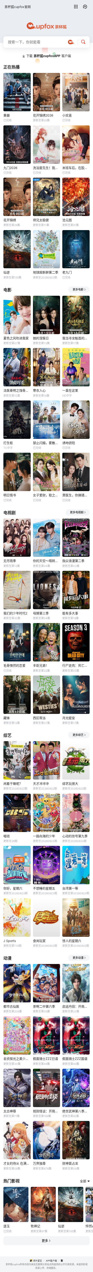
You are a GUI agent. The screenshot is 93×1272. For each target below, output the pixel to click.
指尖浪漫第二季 (73, 561)
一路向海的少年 (44, 836)
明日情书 (9, 495)
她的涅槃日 (41, 338)
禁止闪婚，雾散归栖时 (46, 443)
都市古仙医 (11, 1006)
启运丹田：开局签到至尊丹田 (76, 1006)
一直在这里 (70, 390)
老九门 (67, 272)
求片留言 (37, 1260)
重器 (6, 115)
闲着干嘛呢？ (12, 783)
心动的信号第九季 (75, 836)
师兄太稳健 (41, 220)
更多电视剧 (77, 512)
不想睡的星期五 (44, 888)
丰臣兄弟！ (41, 665)
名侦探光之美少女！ (17, 1059)
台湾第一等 (70, 888)
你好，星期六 (12, 888)
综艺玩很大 (70, 783)
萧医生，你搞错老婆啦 (76, 495)
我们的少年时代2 (15, 613)
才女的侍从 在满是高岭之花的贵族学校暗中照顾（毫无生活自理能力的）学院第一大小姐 (17, 1163)
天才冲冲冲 (41, 783)
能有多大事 (70, 613)
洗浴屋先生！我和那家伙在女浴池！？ (46, 168)
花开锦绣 (9, 220)
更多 (45, 1240)
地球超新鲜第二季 (45, 272)
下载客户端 (48, 56)
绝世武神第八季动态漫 (76, 1111)
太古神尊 (9, 1111)
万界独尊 (39, 1163)
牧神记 (35, 1226)
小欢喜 (67, 115)
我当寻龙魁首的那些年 (76, 338)
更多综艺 (78, 735)
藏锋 (6, 718)
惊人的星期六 (71, 941)
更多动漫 (78, 957)
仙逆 (6, 272)
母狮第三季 (41, 613)
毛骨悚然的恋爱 (14, 665)
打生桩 (8, 443)
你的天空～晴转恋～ (46, 561)
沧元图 (67, 220)
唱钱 (6, 836)
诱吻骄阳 (68, 443)
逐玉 (6, 1226)
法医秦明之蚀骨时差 (17, 390)
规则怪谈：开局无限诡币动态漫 (46, 1111)
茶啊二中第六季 (44, 1006)
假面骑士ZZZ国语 (74, 1059)
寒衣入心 (39, 390)
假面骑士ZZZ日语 (45, 1059)
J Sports (9, 941)
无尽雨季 (9, 561)
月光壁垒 (68, 718)
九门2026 (10, 168)
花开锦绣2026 (43, 115)
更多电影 (78, 289)
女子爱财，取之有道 (46, 495)
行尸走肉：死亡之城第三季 (76, 665)
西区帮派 (39, 718)
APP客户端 (51, 1260)
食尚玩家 (39, 941)
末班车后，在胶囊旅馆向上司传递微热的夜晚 (76, 168)
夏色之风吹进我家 (16, 338)
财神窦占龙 (70, 1163)
